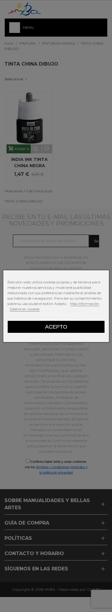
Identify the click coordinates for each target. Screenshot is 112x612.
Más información (84, 303)
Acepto (56, 327)
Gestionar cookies (24, 309)
